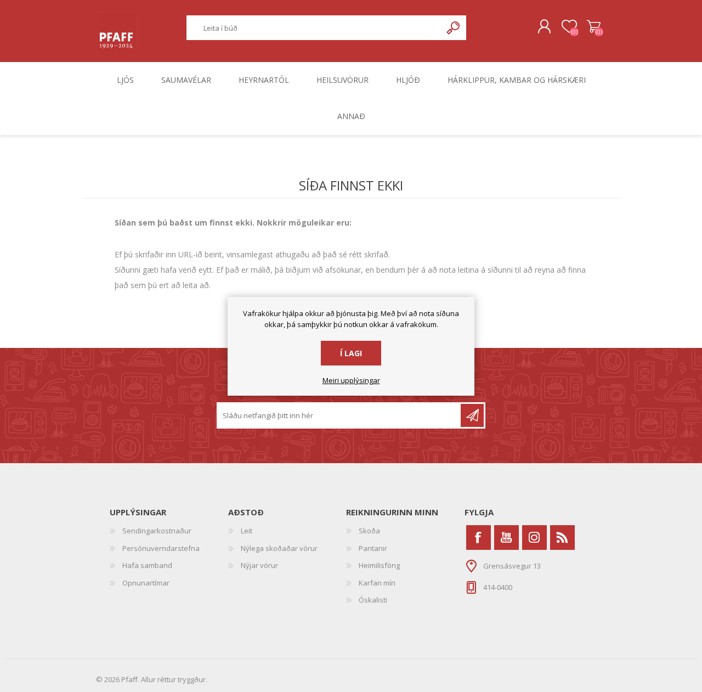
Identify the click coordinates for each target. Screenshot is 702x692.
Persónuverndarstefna (161, 548)
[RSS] (562, 537)
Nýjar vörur (259, 565)
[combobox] (314, 27)
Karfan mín (377, 583)
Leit (246, 531)
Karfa (593, 27)
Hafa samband (147, 565)
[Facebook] (478, 537)
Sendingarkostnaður (156, 531)
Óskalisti (373, 600)
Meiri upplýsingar (351, 380)
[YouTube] (506, 537)
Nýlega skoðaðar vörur (279, 548)
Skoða (369, 531)
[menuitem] (169, 531)
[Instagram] (534, 537)
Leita (453, 27)
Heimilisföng (379, 565)
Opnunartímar (145, 583)
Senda (472, 415)
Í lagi (351, 353)
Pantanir (373, 548)
